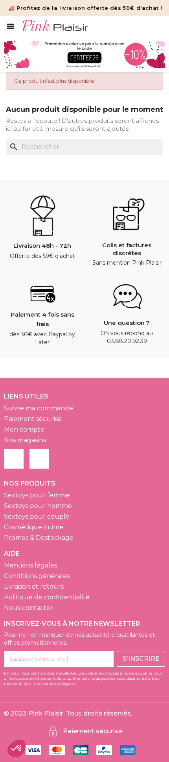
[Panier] (158, 26)
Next (153, 54)
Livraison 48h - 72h (42, 245)
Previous (16, 54)
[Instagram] (39, 459)
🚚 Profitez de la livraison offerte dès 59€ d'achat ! (85, 8)
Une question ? (127, 322)
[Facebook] (14, 459)
